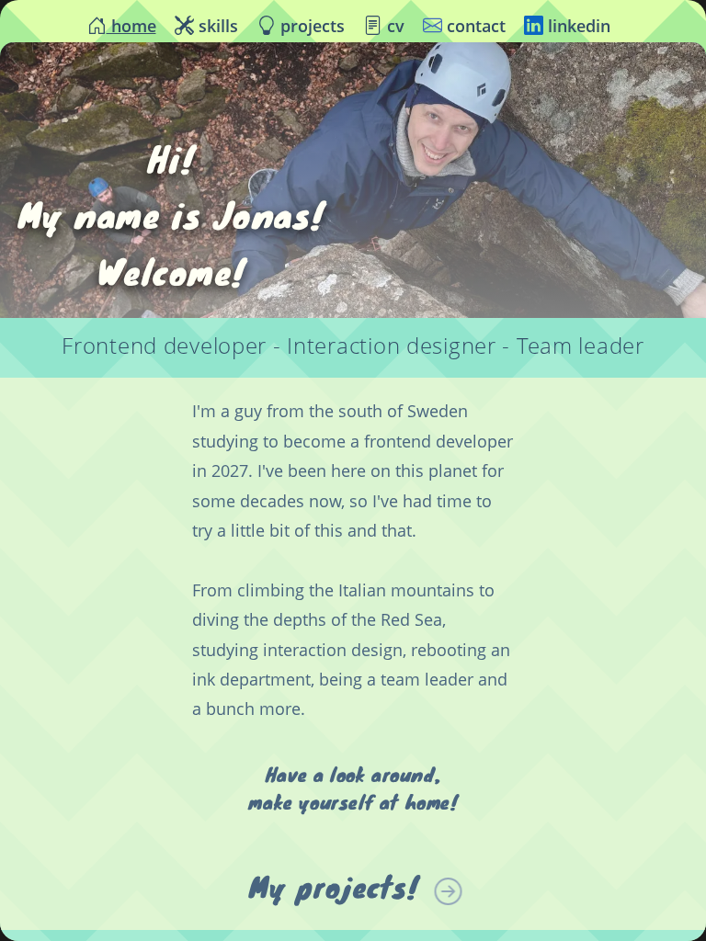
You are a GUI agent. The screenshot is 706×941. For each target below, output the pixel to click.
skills (216, 26)
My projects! (333, 886)
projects (310, 26)
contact (474, 26)
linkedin (576, 26)
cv (393, 26)
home (131, 26)
